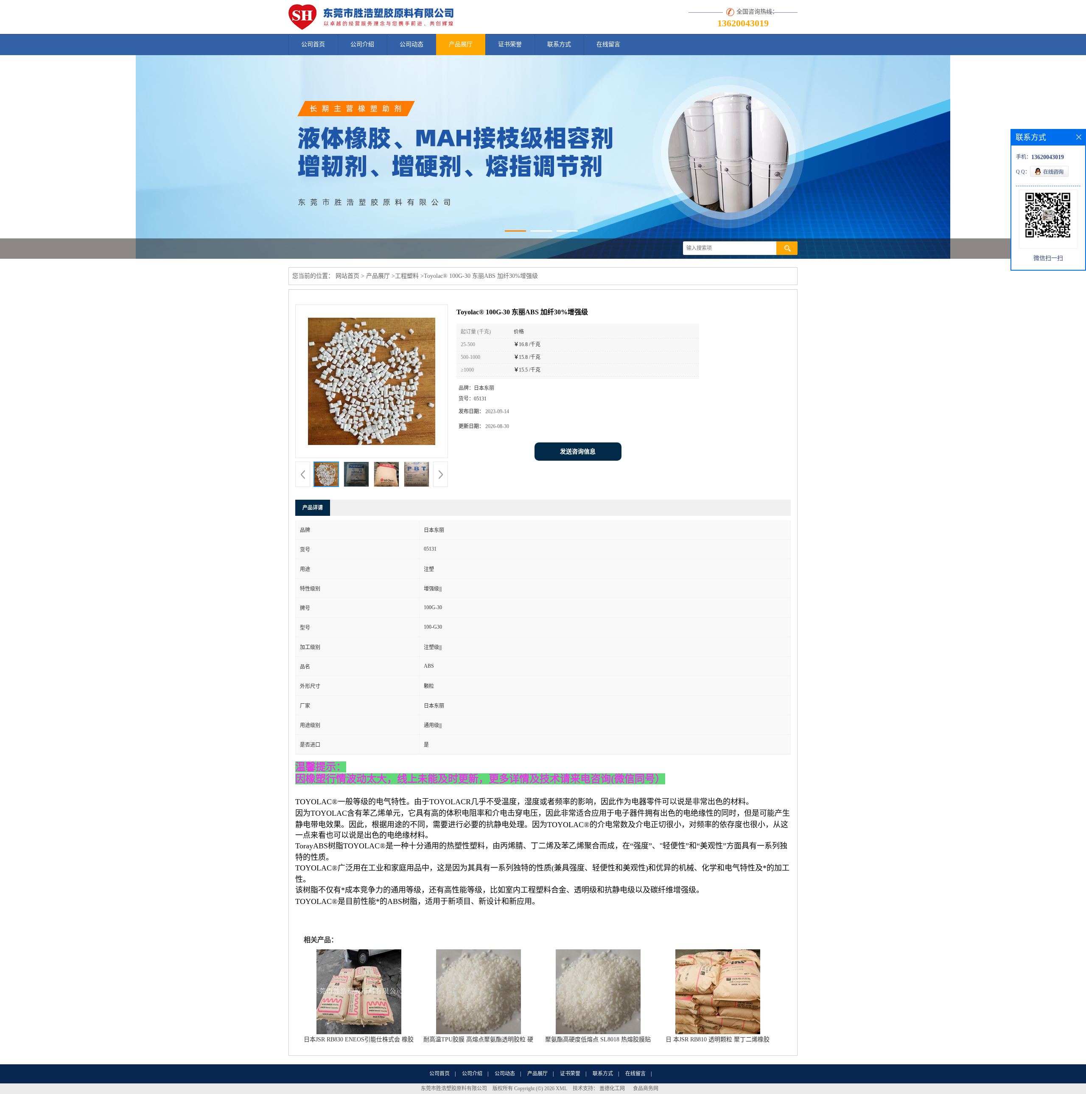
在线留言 (608, 44)
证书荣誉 (510, 44)
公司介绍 (362, 44)
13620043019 (743, 23)
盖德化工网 (612, 1088)
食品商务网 (645, 1088)
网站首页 (347, 276)
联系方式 (559, 44)
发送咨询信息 (578, 451)
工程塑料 (407, 276)
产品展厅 (461, 44)
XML (561, 1088)
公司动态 (411, 44)
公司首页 (313, 44)
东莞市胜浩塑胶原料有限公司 (454, 1088)
